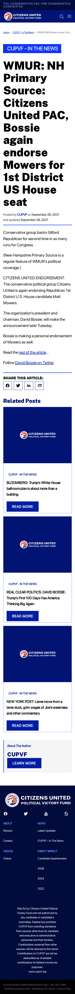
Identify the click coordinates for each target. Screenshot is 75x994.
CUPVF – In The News (51, 840)
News (41, 823)
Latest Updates (47, 830)
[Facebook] (7, 385)
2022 (41, 888)
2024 (41, 878)
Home (6, 32)
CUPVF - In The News (23, 32)
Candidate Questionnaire (52, 858)
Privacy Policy (64, 988)
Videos (7, 858)
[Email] (39, 385)
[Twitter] (18, 385)
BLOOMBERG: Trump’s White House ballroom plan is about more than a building (33, 488)
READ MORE (22, 506)
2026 (41, 868)
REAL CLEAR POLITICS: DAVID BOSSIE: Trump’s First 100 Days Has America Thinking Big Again (36, 598)
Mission (7, 830)
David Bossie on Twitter (34, 362)
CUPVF (22, 215)
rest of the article (32, 352)
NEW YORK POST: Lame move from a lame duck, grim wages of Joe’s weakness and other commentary (37, 707)
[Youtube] (46, 814)
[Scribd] (66, 814)
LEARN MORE (24, 763)
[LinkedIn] (28, 385)
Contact (7, 840)
